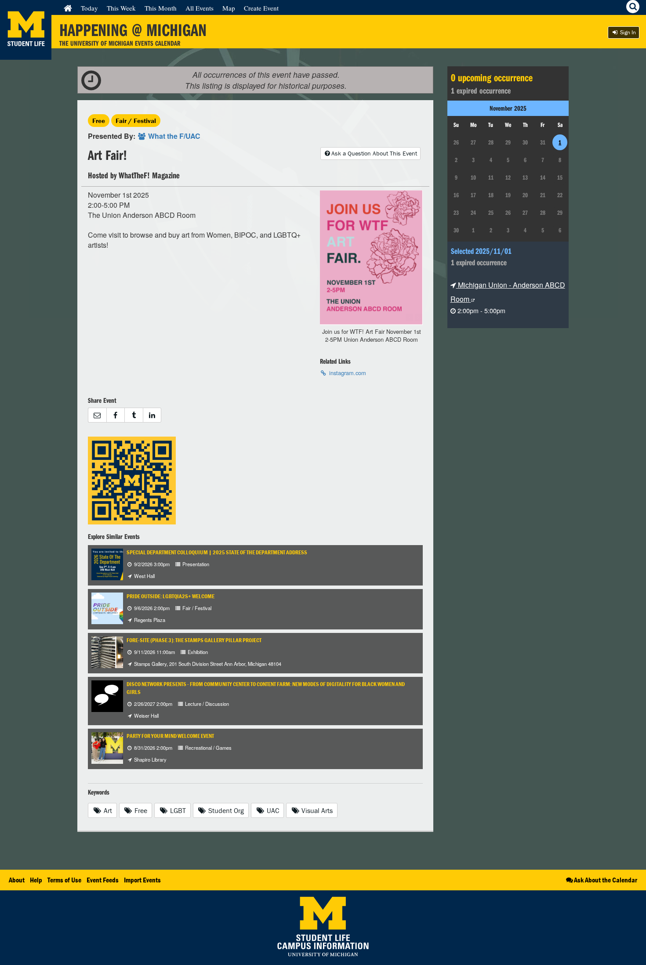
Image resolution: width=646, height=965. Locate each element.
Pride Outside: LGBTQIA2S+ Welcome (170, 596)
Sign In (627, 32)
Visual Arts (316, 810)
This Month (161, 8)
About (17, 879)
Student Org (225, 810)
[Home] (68, 8)
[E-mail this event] (97, 415)
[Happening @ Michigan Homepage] (25, 54)
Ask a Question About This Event (374, 153)
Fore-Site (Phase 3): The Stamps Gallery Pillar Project (194, 640)
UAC (272, 810)
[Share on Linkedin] (152, 415)
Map (228, 8)
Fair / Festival (136, 120)
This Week (121, 8)
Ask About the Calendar (605, 879)
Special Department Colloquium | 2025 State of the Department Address (217, 552)
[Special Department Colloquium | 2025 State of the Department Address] (121, 563)
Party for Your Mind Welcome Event (170, 736)
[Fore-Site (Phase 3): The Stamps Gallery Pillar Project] (115, 651)
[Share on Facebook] (115, 415)
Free (98, 120)
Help (36, 879)
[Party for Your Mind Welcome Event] (115, 747)
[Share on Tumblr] (133, 415)
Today (89, 8)
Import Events (142, 879)
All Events (199, 8)
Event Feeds (103, 879)
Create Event (261, 8)
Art (107, 810)
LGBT (177, 810)
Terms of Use (64, 879)
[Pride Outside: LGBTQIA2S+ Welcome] (112, 607)
